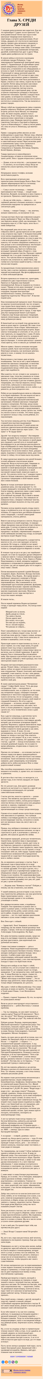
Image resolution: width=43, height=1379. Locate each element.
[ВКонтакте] (3, 1362)
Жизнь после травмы (21, 1370)
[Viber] (13, 1362)
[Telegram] (9, 1362)
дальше (30, 1356)
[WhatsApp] (16, 1362)
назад (12, 1356)
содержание (21, 1356)
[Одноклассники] (6, 1362)
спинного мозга (19, 1372)
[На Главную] (9, 15)
